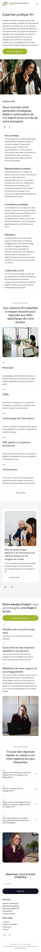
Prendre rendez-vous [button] (15, 51)
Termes (24, 944)
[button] (37, 4)
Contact (5, 929)
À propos (6, 922)
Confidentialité (13, 944)
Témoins (19, 944)
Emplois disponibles (9, 924)
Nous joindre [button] (20, 493)
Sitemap (28, 944)
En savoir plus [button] (14, 577)
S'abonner (20, 891)
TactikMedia (23, 948)
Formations (6, 927)
